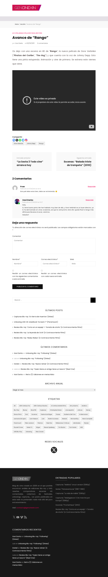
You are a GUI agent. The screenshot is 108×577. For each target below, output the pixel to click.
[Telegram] (23, 140)
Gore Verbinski (18, 143)
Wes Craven (40, 432)
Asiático (84, 406)
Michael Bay (75, 419)
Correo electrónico (49, 259)
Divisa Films (18, 414)
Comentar (16, 236)
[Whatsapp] (20, 140)
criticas (80, 410)
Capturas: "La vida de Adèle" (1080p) (70, 493)
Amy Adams (74, 406)
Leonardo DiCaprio (20, 419)
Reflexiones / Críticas (62, 423)
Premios (40, 423)
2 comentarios (42, 43)
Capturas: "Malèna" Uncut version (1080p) (73, 484)
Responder (92, 186)
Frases (58, 414)
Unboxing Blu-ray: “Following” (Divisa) (41, 353)
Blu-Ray (16, 410)
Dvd (26, 414)
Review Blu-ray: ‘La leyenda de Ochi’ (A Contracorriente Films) (39, 332)
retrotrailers (76, 423)
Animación (23, 33)
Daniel (16, 364)
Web (72, 259)
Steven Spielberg (49, 427)
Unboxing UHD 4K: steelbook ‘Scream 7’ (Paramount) (36, 322)
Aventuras (31, 33)
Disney (88, 410)
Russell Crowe (18, 427)
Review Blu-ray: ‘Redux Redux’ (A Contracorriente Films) (37, 338)
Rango (41, 143)
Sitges (38, 427)
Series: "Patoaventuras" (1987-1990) (70, 489)
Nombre (16, 259)
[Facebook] (14, 140)
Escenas (34, 414)
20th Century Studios (40, 406)
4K (15, 406)
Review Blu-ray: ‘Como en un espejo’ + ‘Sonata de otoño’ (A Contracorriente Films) (48, 327)
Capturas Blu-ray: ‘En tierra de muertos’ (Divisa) (34, 316)
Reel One (49, 423)
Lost (43, 419)
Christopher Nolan (56, 410)
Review (86, 423)
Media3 (64, 419)
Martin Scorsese (53, 419)
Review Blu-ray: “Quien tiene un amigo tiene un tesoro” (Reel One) (48, 369)
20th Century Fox (24, 406)
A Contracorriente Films (58, 406)
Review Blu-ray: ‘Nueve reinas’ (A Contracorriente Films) (45, 364)
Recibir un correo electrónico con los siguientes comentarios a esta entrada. (25, 276)
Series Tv (29, 427)
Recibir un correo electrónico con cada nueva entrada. (54, 275)
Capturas (43, 410)
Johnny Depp (31, 143)
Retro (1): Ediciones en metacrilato (40, 374)
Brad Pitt (33, 410)
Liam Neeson (34, 419)
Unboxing (29, 432)
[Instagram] (26, 140)
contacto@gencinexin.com (27, 507)
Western (39, 33)
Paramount (17, 423)
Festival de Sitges (46, 414)
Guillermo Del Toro (70, 414)
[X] (17, 140)
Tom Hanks (72, 427)
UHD (81, 427)
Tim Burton (61, 427)
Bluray (25, 410)
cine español (69, 410)
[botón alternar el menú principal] (13, 18)
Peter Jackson (29, 423)
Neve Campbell (87, 419)
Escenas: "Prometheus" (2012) (68, 505)
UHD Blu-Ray (18, 432)
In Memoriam (83, 414)
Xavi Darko (19, 43)
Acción (15, 33)
